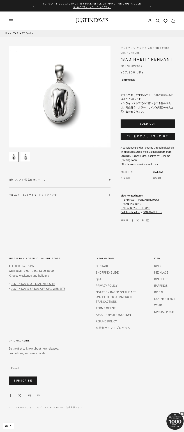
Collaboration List (130, 212)
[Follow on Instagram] (29, 395)
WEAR (158, 305)
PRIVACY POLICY (107, 285)
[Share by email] (147, 220)
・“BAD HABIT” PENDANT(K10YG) (140, 199)
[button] (8, 425)
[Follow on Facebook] (10, 395)
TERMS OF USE (106, 308)
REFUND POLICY (106, 321)
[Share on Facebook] (132, 220)
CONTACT (102, 266)
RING (157, 266)
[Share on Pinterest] (142, 220)
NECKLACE (161, 272)
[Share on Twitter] (137, 220)
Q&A (98, 279)
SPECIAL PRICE (164, 312)
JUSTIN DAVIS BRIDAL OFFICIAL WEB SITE (38, 288)
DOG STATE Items (152, 212)
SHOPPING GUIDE (107, 272)
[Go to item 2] (25, 157)
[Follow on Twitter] (20, 395)
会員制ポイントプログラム (113, 328)
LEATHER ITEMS (164, 299)
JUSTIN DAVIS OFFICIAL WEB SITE (33, 284)
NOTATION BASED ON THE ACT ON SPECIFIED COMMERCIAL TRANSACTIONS (116, 297)
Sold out (148, 123)
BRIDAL (159, 292)
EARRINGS (161, 285)
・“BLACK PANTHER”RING (135, 208)
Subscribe (23, 380)
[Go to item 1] (14, 157)
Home (8, 33)
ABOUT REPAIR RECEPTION (113, 315)
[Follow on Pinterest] (38, 395)
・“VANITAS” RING (131, 203)
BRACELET (161, 279)
